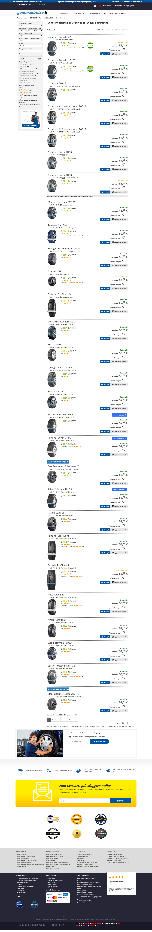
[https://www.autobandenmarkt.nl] (93, 923)
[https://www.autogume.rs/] (95, 925)
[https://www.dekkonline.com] (88, 923)
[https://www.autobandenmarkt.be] (105, 923)
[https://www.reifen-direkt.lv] (93, 925)
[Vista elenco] (124, 30)
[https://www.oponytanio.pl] (77, 925)
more (110, 891)
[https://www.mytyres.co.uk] (95, 923)
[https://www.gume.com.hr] (86, 925)
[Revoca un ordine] (100, 6)
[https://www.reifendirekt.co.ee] (88, 925)
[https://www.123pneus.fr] (79, 923)
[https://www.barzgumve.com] (84, 925)
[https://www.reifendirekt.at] (100, 923)
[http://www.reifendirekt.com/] (98, 925)
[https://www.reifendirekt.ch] (81, 923)
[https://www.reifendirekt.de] (77, 923)
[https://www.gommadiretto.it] (86, 923)
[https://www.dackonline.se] (84, 923)
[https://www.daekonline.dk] (91, 923)
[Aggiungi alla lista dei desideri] (124, 50)
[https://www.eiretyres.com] (116, 923)
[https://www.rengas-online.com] (107, 923)
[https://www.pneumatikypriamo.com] (112, 923)
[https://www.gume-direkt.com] (102, 923)
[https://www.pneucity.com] (114, 923)
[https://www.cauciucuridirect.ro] (79, 925)
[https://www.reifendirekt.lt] (91, 925)
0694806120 (25, 4)
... (65, 720)
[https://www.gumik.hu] (119, 923)
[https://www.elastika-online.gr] (81, 925)
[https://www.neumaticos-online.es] (98, 923)
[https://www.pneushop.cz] (109, 923)
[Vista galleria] (126, 30)
